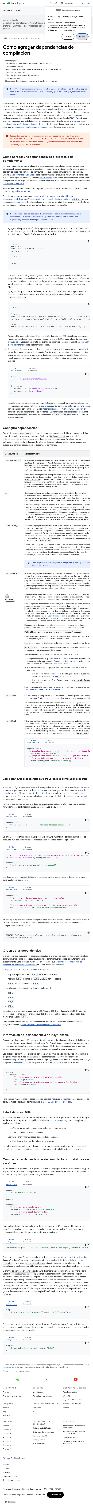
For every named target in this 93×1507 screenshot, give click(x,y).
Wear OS (66, 1396)
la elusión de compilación (55, 616)
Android (6, 1392)
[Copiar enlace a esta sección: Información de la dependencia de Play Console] (71, 1035)
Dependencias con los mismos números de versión (64, 409)
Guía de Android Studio (42, 1428)
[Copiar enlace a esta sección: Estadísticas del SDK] (33, 1112)
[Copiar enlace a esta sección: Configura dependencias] (39, 428)
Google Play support (70, 1437)
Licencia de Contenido (11, 1367)
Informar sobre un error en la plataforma (74, 1427)
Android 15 (7, 1433)
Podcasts (6, 1415)
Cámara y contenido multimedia (45, 1404)
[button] (16, 369)
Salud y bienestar (39, 1400)
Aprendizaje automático (42, 1396)
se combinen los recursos (67, 962)
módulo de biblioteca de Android (74, 1257)
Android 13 (7, 1441)
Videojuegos (38, 1392)
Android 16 (7, 1429)
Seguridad (7, 1400)
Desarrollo (23, 38)
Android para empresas (12, 1396)
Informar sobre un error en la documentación (74, 1432)
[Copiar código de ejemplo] (88, 373)
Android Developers (10, 38)
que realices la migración (13, 183)
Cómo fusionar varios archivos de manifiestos (41, 1025)
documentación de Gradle (24, 175)
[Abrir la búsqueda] (51, 2)
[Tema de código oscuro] (88, 241)
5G (34, 1411)
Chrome (6, 1468)
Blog (4, 1411)
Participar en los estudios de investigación (73, 1442)
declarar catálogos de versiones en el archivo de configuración (49, 214)
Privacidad (37, 1408)
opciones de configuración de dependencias (34, 127)
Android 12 (7, 1445)
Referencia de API (40, 1436)
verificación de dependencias (71, 89)
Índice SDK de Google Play (55, 1120)
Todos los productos (11, 1480)
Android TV (67, 1408)
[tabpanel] (49, 385)
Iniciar (82, 36)
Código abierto (8, 1404)
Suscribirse (55, 1495)
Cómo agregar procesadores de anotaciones (42, 689)
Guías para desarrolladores (43, 1432)
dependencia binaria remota (49, 196)
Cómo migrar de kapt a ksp (65, 661)
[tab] (16, 369)
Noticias (6, 1408)
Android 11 (7, 1449)
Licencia (17, 1489)
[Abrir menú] (3, 3)
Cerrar (68, 36)
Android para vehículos (72, 1404)
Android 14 (7, 1437)
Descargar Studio (39, 1440)
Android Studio (11, 10)
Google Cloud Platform (12, 1476)
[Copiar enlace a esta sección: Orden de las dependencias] (43, 950)
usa (55, 676)
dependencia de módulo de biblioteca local (51, 199)
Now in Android (45, 178)
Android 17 (7, 1426)
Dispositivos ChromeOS (72, 1400)
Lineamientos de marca (31, 1489)
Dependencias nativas (20, 191)
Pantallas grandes (70, 1392)
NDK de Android (39, 1444)
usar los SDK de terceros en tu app (56, 1102)
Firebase (6, 1472)
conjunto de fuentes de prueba (40, 793)
